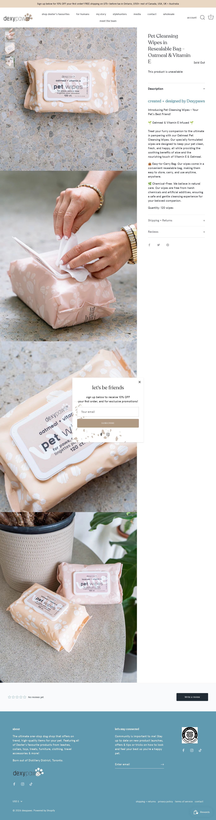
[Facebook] (101, 434)
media (137, 14)
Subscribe (108, 423)
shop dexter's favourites (55, 14)
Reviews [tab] (153, 231)
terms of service (184, 801)
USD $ (16, 801)
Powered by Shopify (44, 810)
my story (101, 14)
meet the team (108, 20)
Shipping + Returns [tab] (160, 220)
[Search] (202, 17)
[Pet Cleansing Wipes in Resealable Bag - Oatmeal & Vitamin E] (10, 34)
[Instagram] (108, 434)
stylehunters (120, 14)
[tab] (176, 154)
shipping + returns (146, 801)
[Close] (139, 381)
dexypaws (27, 810)
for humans (82, 14)
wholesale (168, 14)
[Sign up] (162, 764)
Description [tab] (155, 88)
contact (152, 14)
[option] (10, 35)
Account (192, 17)
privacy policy (165, 801)
